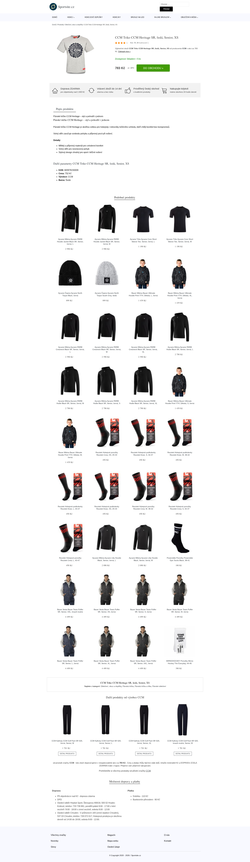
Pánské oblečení (159, 686)
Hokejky (117, 17)
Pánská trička (128, 686)
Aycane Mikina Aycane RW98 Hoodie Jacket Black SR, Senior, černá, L (70, 241)
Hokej (70, 17)
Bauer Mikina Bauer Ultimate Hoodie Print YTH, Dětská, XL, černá (179, 295)
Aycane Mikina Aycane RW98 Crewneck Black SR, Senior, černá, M (106, 349)
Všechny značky (58, 835)
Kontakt (167, 841)
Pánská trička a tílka (143, 686)
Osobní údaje (113, 847)
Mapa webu (112, 841)
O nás (167, 835)
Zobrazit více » (124, 51)
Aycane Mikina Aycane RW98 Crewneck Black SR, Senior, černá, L (70, 349)
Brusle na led (137, 17)
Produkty (61, 25)
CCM (184, 48)
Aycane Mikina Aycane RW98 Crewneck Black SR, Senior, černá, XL (143, 349)
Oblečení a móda (188, 17)
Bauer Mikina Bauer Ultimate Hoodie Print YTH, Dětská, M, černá (70, 454)
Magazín (111, 835)
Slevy (53, 847)
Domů (54, 17)
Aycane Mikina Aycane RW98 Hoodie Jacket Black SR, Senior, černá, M (106, 241)
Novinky (54, 841)
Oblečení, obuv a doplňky (74, 25)
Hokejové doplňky (94, 17)
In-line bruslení (161, 17)
